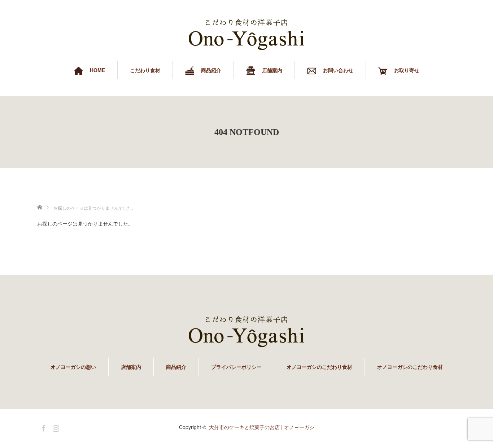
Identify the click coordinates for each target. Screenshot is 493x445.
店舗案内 (131, 366)
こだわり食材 (145, 70)
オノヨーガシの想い (73, 366)
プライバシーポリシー (236, 366)
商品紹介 (176, 366)
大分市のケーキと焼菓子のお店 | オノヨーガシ (261, 427)
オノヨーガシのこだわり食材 (319, 366)
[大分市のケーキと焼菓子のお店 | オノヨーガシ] (246, 35)
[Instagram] (54, 427)
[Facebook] (42, 427)
